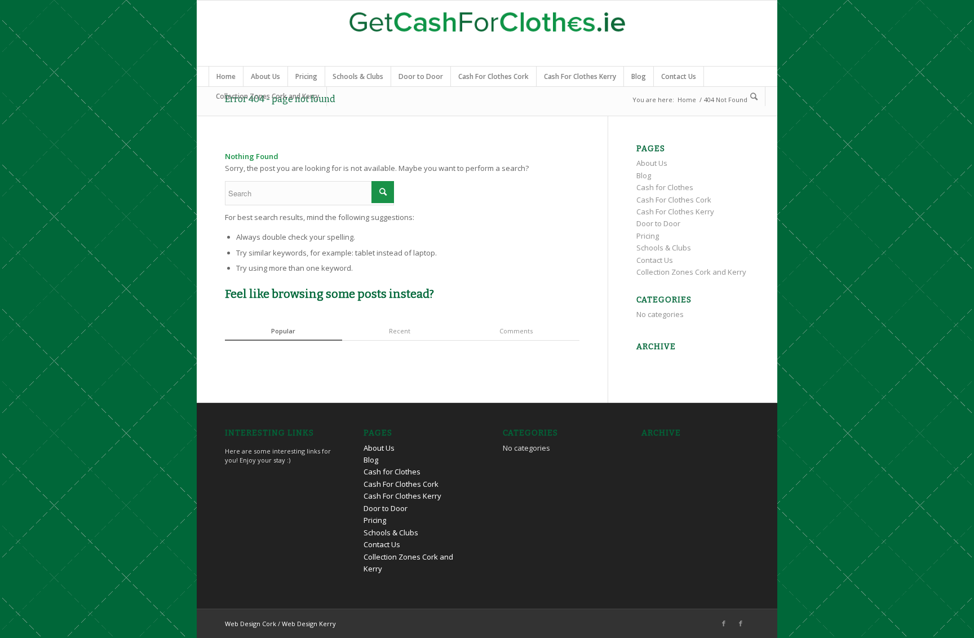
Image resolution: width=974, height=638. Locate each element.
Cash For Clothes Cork (493, 76)
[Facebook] (723, 623)
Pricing (306, 76)
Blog (638, 76)
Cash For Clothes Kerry (580, 76)
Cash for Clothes (664, 187)
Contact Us (678, 76)
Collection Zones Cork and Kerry (267, 96)
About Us (265, 76)
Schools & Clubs (358, 76)
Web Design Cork (250, 623)
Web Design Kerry (309, 623)
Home (226, 76)
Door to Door (421, 76)
